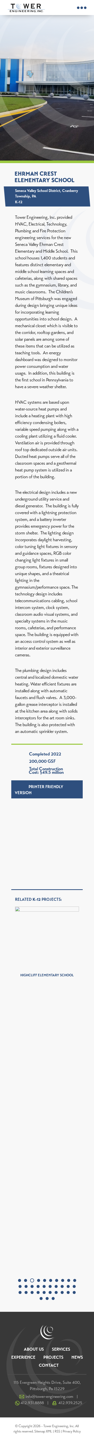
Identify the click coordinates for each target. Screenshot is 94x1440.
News (77, 1357)
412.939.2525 (70, 1402)
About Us (34, 1349)
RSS (57, 1431)
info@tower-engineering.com (49, 1396)
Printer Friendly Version (39, 789)
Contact (49, 1365)
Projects (53, 1357)
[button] (19, 1280)
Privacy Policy (72, 1431)
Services (61, 1349)
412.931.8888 (32, 1402)
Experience (23, 1357)
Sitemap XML (43, 1431)
